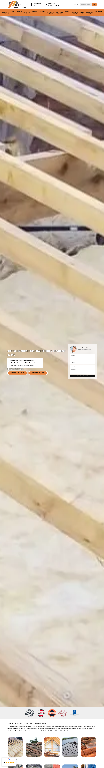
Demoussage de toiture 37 (34, 12)
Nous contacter (38, 373)
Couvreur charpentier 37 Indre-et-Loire (5, 12)
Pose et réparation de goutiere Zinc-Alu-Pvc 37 (51, 12)
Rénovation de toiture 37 (42, 12)
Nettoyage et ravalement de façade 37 (75, 12)
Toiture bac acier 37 (82, 12)
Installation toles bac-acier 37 (26, 12)
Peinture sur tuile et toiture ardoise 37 (59, 12)
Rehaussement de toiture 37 (98, 12)
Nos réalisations (17, 373)
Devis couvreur (13, 12)
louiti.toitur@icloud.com (54, 5)
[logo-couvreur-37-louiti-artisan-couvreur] (16, 4)
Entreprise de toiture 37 (67, 12)
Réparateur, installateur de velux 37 (89, 12)
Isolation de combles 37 (19, 12)
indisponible (37, 3)
